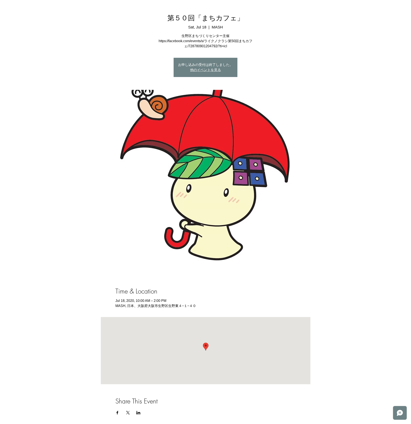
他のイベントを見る (205, 70)
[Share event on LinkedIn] (138, 412)
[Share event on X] (128, 412)
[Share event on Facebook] (117, 412)
